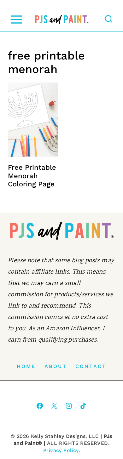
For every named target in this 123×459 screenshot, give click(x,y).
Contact (90, 366)
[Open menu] (16, 19)
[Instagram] (68, 406)
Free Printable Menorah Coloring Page (32, 175)
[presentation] (33, 119)
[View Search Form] (108, 19)
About (55, 366)
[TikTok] (83, 406)
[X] (54, 406)
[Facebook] (39, 406)
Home (26, 366)
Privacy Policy (61, 450)
